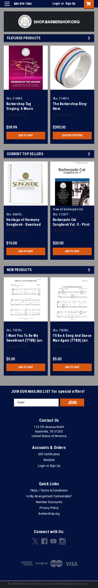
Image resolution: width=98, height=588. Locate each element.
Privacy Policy (49, 508)
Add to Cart (26, 135)
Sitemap (81, 583)
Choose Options (72, 135)
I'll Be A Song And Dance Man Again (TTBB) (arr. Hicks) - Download (72, 340)
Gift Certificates (49, 454)
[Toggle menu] (7, 7)
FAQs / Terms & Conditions (49, 490)
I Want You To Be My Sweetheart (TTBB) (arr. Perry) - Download (24, 340)
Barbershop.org (49, 513)
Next (90, 38)
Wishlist (49, 460)
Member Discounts (49, 502)
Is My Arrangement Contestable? (49, 496)
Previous (83, 38)
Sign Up (70, 3)
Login (56, 3)
